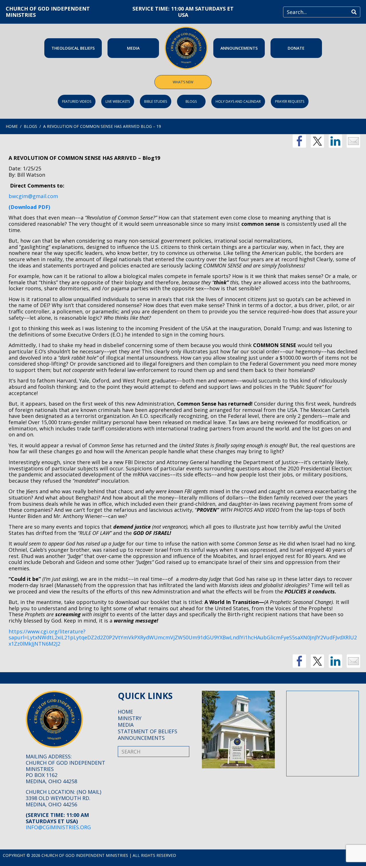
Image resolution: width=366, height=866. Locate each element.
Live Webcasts (118, 101)
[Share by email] (353, 141)
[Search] (354, 12)
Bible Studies (155, 101)
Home (125, 711)
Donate (296, 48)
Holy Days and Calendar (238, 101)
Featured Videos (76, 101)
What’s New (183, 82)
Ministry (130, 718)
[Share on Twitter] (317, 141)
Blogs (191, 101)
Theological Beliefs (73, 48)
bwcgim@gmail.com (33, 196)
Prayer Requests (289, 101)
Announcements (239, 48)
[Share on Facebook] (299, 141)
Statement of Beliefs (147, 731)
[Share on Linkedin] (335, 141)
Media (133, 48)
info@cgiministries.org (58, 827)
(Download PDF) (29, 207)
